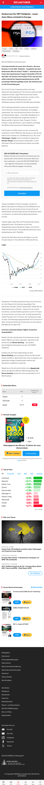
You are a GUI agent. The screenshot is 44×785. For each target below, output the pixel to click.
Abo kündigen (7, 680)
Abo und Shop (7, 712)
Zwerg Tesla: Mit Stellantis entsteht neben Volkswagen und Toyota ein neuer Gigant (21, 550)
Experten (5, 698)
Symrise (4, 487)
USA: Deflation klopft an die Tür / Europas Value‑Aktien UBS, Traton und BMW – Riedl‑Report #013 (21, 567)
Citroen (11, 49)
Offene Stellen (7, 677)
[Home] (25, 782)
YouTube (10, 733)
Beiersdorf (5, 481)
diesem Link (34, 368)
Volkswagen (16, 51)
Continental (5, 478)
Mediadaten (6, 653)
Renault (5, 405)
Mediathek (5, 691)
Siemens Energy (7, 496)
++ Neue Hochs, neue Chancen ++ (22, 7)
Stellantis (33, 49)
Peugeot (5, 49)
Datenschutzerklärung (26, 187)
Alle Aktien (5, 688)
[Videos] (3, 782)
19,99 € (17, 602)
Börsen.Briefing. (6, 51)
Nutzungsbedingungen (10, 659)
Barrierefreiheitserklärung (11, 666)
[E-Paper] (18, 782)
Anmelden (22, 193)
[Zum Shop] (11, 782)
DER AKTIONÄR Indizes (10, 708)
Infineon (4, 503)
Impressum (6, 656)
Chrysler (27, 49)
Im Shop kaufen (31, 453)
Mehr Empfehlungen (35, 573)
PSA (16, 49)
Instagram (10, 737)
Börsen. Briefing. (24, 56)
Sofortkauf (16, 453)
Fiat (21, 49)
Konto (19, 460)
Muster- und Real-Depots (11, 705)
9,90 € (16, 618)
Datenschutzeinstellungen (11, 670)
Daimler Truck (6, 484)
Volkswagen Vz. (6, 493)
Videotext (5, 673)
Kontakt (9, 729)
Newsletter (6, 695)
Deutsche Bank (6, 490)
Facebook (10, 742)
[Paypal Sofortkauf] (27, 602)
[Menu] (41, 2)
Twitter (9, 746)
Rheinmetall (5, 500)
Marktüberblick (7, 701)
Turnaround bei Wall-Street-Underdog (26, 591)
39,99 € (17, 635)
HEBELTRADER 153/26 (21, 608)
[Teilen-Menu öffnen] (33, 782)
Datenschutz (6, 663)
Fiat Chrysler (6, 400)
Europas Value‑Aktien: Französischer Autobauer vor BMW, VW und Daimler (20, 558)
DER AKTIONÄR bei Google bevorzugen (14, 62)
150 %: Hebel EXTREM (20, 624)
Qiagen (4, 506)
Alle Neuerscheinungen (36, 587)
